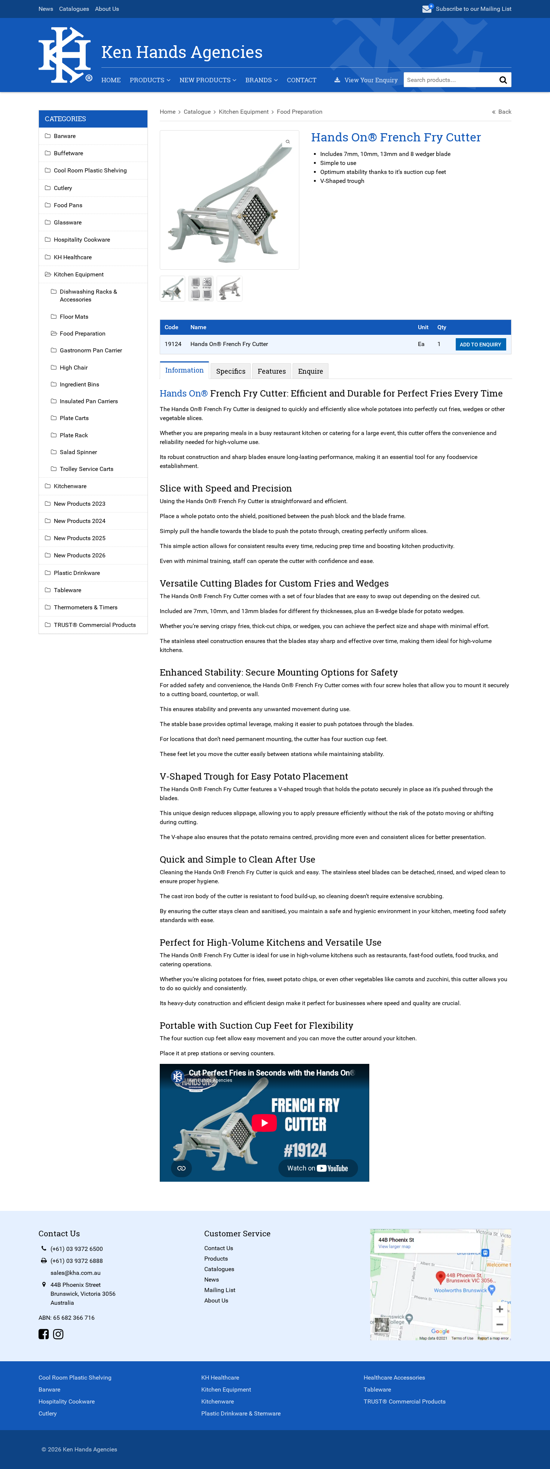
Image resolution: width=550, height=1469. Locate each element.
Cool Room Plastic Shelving (90, 170)
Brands (258, 80)
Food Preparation (300, 111)
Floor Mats (74, 316)
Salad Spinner (78, 452)
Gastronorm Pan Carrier (91, 350)
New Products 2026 (80, 555)
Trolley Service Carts (86, 468)
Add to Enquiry (481, 345)
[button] (503, 79)
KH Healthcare (73, 257)
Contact (302, 80)
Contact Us (218, 1248)
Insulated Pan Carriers (89, 401)
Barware (65, 136)
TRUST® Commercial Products (95, 624)
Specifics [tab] (230, 371)
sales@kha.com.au (76, 1272)
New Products (205, 80)
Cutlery (63, 188)
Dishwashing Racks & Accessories (88, 295)
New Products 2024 (80, 520)
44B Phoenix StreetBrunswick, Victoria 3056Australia (83, 1293)
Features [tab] (272, 371)
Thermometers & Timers (85, 607)
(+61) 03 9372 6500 (77, 1248)
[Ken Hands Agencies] (65, 54)
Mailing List (219, 1290)
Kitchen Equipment (244, 111)
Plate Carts (74, 418)
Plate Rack (74, 435)
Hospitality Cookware (82, 239)
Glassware (68, 222)
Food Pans (68, 205)
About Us (107, 8)
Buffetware (68, 153)
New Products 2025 (80, 538)
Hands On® (184, 393)
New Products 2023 (80, 503)
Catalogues (74, 8)
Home (111, 80)
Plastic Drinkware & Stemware (241, 1413)
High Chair (74, 367)
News (46, 8)
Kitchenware (70, 486)
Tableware (67, 590)
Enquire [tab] (310, 371)
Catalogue (197, 111)
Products (147, 80)
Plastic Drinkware (77, 572)
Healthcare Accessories (394, 1377)
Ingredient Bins (79, 384)
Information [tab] (184, 369)
